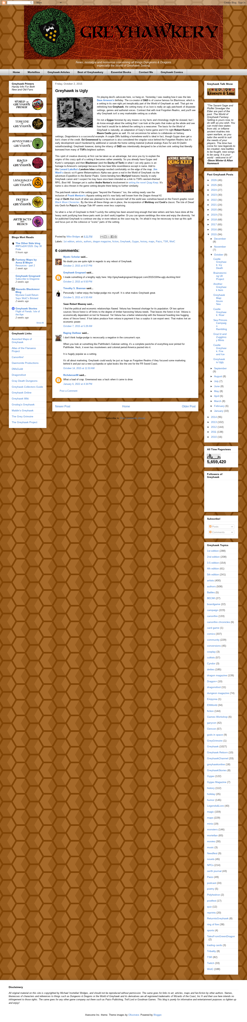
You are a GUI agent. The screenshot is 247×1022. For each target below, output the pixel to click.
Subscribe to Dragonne (27, 279)
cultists (211, 657)
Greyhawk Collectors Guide (27, 386)
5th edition (213, 574)
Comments (218, 532)
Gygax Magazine (216, 782)
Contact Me (146, 72)
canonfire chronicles (218, 622)
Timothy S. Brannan (74, 288)
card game (213, 627)
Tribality (211, 951)
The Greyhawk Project (24, 422)
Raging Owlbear (72, 333)
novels (210, 859)
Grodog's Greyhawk (23, 404)
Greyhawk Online (21, 392)
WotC (172, 241)
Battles (211, 592)
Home (16, 72)
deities (210, 669)
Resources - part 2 (25, 265)
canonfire (212, 616)
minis (210, 823)
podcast (211, 883)
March (218, 401)
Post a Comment (68, 390)
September (220, 368)
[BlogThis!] (105, 237)
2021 (214, 204)
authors (87, 241)
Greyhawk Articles (59, 72)
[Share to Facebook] (112, 237)
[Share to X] (108, 237)
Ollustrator (133, 1015)
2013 (214, 422)
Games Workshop (217, 716)
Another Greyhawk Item (219, 286)
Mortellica (34, 72)
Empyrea (212, 699)
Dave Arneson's (105, 100)
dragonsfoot (214, 687)
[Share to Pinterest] (115, 237)
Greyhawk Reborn (217, 752)
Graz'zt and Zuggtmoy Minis (220, 337)
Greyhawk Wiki (20, 398)
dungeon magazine (218, 693)
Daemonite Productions (25, 362)
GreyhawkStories (217, 770)
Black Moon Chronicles (67, 202)
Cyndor (211, 663)
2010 (214, 436)
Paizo (159, 241)
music (210, 847)
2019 (214, 214)
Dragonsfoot (19, 374)
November (220, 246)
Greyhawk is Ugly (219, 361)
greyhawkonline (216, 764)
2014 (214, 417)
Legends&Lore (215, 805)
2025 (214, 185)
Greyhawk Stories (26, 308)
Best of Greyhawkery (90, 72)
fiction (115, 241)
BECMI (211, 598)
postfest (211, 900)
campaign (212, 610)
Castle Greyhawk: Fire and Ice (219, 349)
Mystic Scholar (71, 257)
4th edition (213, 568)
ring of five (213, 924)
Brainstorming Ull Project (219, 275)
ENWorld (212, 705)
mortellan (212, 835)
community (213, 639)
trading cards (214, 945)
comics (211, 633)
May (217, 391)
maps (151, 241)
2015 (214, 234)
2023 (214, 194)
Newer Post (62, 406)
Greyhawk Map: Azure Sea (219, 299)
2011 (214, 431)
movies (211, 841)
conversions (214, 645)
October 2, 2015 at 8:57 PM (77, 265)
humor (210, 800)
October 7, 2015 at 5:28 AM (77, 326)
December (220, 238)
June (217, 386)
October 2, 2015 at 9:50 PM (77, 281)
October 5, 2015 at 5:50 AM (77, 297)
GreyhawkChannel (217, 758)
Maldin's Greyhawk (22, 410)
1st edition (68, 241)
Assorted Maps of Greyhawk (22, 341)
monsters (212, 829)
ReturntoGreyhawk (218, 918)
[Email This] (102, 237)
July (216, 381)
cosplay (211, 651)
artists (79, 241)
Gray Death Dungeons (24, 380)
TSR (165, 241)
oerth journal (214, 871)
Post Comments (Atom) (132, 418)
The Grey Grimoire (22, 416)
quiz (209, 906)
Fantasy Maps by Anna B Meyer (26, 261)
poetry (210, 888)
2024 (214, 189)
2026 (214, 180)
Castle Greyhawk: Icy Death (219, 263)
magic (210, 811)
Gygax (135, 241)
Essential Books (121, 72)
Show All (40, 323)
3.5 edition (213, 562)
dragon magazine (102, 241)
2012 (214, 426)
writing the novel (143, 182)
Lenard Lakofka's (69, 169)
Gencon (211, 728)
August (218, 376)
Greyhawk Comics (172, 72)
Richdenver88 (70, 375)
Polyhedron (213, 894)
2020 (214, 209)
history (143, 241)
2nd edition (213, 556)
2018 (214, 219)
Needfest (212, 853)
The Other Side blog (28, 243)
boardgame (213, 604)
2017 (214, 224)
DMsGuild (17, 368)
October (219, 254)
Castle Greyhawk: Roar (219, 312)
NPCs (210, 865)
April (217, 396)
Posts (214, 526)
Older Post (188, 406)
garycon (211, 722)
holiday (211, 794)
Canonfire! (18, 357)
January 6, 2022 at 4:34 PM (77, 384)
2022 (214, 199)
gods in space (215, 734)
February (219, 405)
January (219, 410)
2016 (214, 229)
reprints (211, 912)
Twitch (210, 963)
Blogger (157, 1015)
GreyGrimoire (215, 740)
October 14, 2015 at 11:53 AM (79, 368)
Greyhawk (125, 241)
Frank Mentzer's (77, 195)
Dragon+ (212, 681)
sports (210, 930)
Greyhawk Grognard (74, 272)
